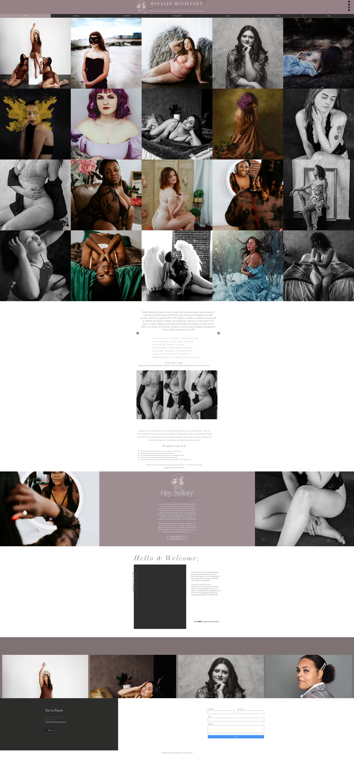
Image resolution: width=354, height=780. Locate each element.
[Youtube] (349, 7)
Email (209, 716)
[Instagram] (349, 4)
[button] (163, 597)
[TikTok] (349, 10)
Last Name (240, 709)
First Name (211, 709)
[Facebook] (349, 2)
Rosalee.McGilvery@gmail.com (55, 722)
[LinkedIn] (51, 730)
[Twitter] (49, 730)
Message (210, 723)
